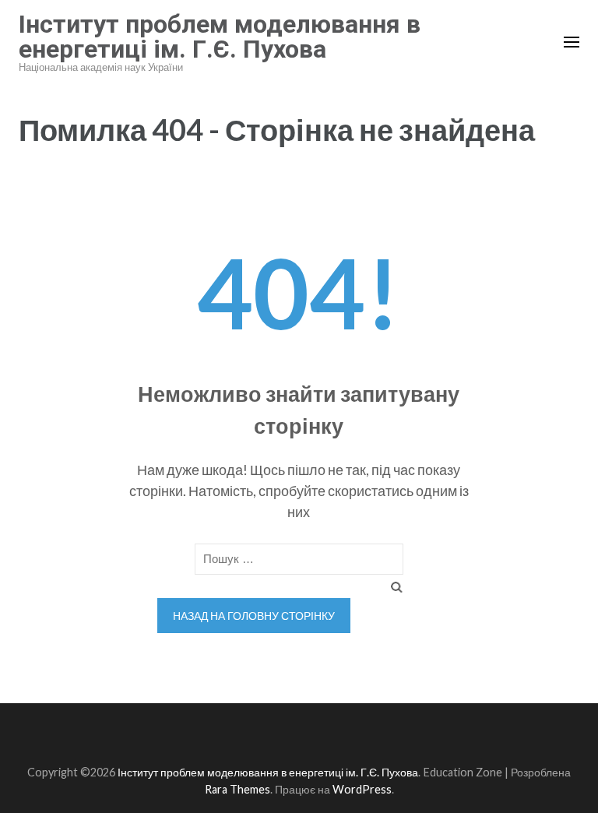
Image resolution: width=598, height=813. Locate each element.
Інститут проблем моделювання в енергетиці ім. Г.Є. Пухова (219, 36)
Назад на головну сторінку (254, 615)
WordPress (362, 789)
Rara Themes (237, 789)
